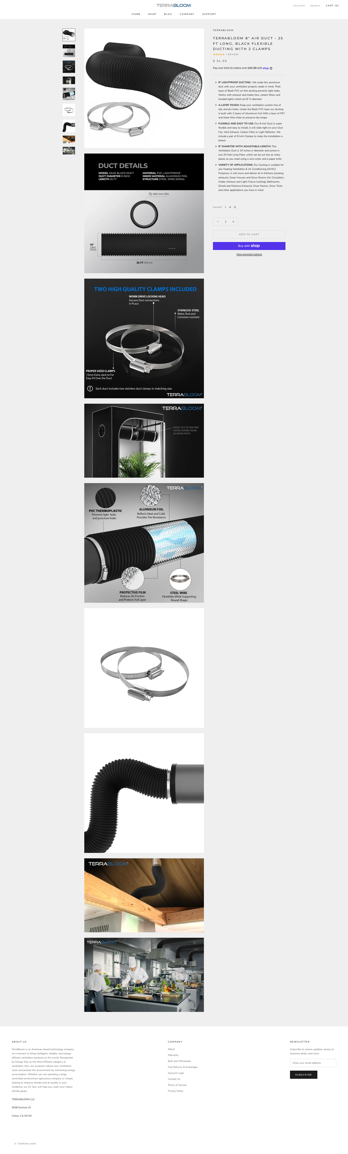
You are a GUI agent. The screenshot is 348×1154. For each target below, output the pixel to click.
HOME (136, 14)
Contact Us (174, 1079)
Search (315, 6)
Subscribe (303, 1074)
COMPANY (187, 14)
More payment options (249, 254)
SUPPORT (209, 14)
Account (299, 6)
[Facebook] (225, 207)
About (171, 1049)
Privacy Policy (175, 1091)
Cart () (332, 5)
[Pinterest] (235, 207)
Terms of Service (177, 1085)
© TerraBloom (25, 1143)
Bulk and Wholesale (179, 1061)
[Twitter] (230, 207)
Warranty (173, 1055)
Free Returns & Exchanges (183, 1067)
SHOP (152, 14)
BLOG (168, 14)
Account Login (176, 1073)
